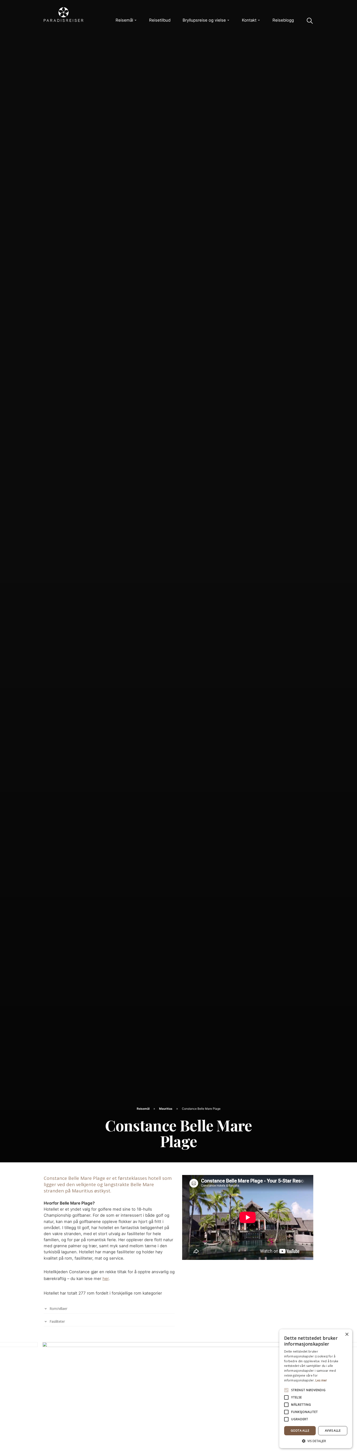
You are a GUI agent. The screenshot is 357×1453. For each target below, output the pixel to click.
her (105, 1278)
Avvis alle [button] (332, 1430)
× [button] (346, 1334)
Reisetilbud (159, 20)
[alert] (315, 1388)
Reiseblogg (283, 20)
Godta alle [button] (300, 1430)
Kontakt (249, 20)
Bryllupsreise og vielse (204, 20)
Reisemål (124, 20)
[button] (315, 1440)
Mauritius (166, 1108)
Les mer (321, 1380)
